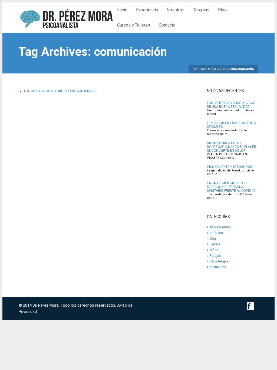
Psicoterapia (219, 261)
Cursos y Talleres (133, 25)
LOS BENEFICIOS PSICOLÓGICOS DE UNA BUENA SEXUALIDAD (231, 105)
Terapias (201, 9)
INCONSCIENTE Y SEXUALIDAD (229, 167)
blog (213, 239)
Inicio (122, 9)
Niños (214, 250)
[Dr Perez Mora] (66, 17)
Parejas (215, 256)
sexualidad (218, 267)
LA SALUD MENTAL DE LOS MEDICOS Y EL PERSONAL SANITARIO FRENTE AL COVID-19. (231, 187)
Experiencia (147, 9)
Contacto (167, 25)
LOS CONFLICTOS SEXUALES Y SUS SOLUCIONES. (60, 91)
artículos (216, 233)
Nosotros (175, 9)
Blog (222, 9)
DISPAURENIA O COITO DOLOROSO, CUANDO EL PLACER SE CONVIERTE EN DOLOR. (231, 146)
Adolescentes (220, 227)
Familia (215, 244)
